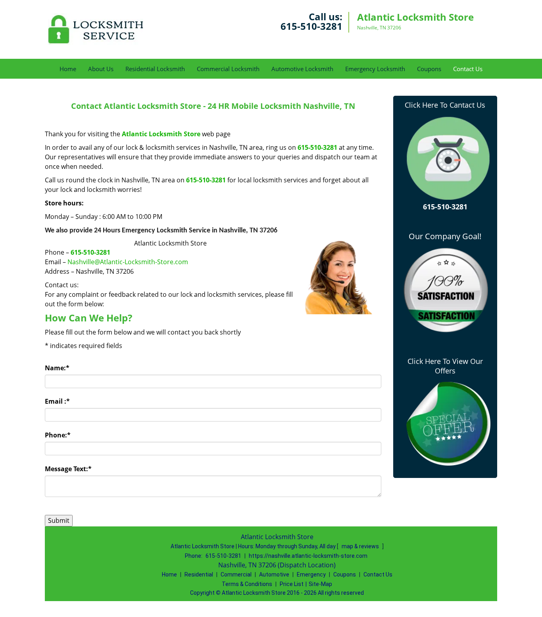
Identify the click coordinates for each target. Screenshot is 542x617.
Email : (57, 401)
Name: (57, 368)
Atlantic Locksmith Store (161, 134)
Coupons (429, 69)
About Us (100, 69)
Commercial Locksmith (228, 69)
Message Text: (68, 468)
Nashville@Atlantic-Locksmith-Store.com (127, 261)
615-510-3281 (311, 26)
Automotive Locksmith (302, 69)
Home (68, 69)
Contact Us (467, 69)
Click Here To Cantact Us (445, 105)
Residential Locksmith (155, 69)
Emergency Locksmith (375, 69)
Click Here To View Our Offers (445, 365)
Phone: (58, 435)
